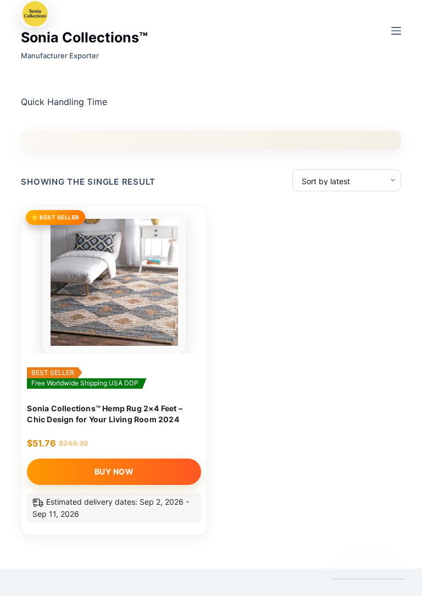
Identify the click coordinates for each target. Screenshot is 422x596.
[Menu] (396, 31)
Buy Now (114, 471)
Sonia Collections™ (84, 37)
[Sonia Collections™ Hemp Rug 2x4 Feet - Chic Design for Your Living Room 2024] (114, 282)
